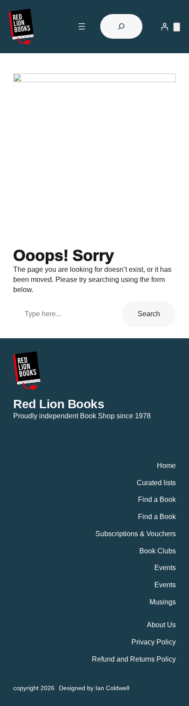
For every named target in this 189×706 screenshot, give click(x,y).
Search (149, 314)
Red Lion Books (58, 404)
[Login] (165, 27)
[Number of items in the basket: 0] (176, 27)
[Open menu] (81, 26)
